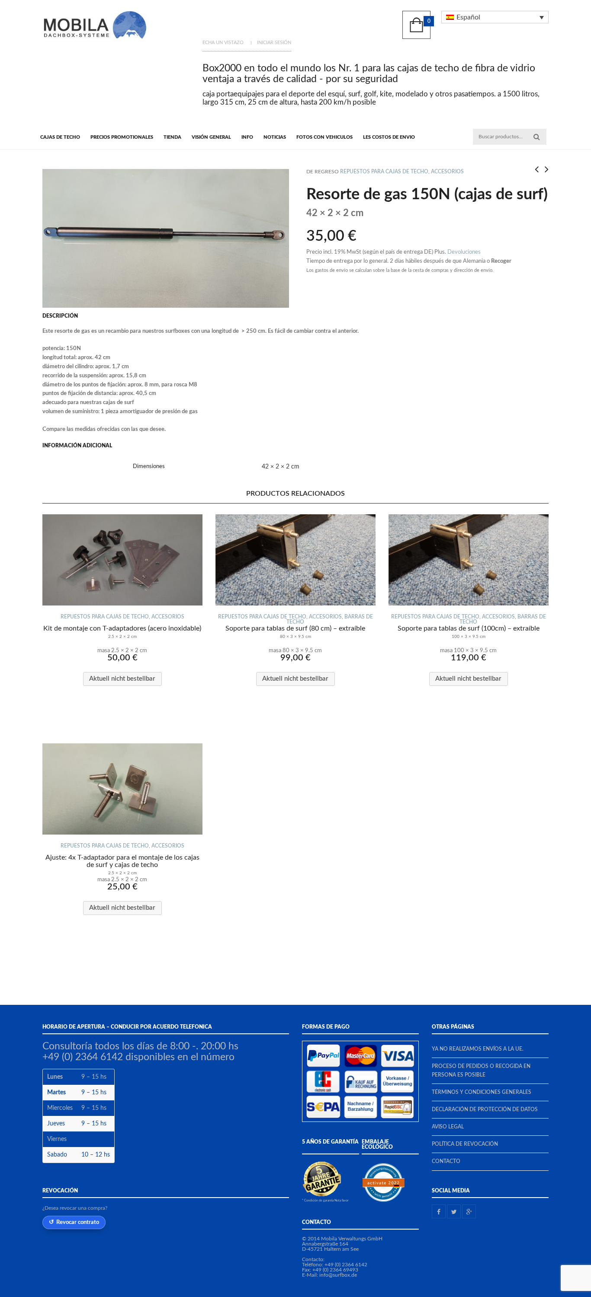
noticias (274, 137)
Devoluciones (464, 252)
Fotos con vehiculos (324, 137)
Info (247, 137)
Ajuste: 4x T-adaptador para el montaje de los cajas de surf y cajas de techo (122, 864)
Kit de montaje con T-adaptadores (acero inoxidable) (122, 632)
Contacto (446, 1161)
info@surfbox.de (338, 1275)
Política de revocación (465, 1144)
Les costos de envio (389, 137)
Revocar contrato (77, 1222)
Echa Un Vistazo (223, 42)
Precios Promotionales (121, 137)
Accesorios (447, 171)
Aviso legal (448, 1126)
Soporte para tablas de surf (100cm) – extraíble (469, 632)
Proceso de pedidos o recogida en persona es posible (481, 1070)
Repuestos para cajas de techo (384, 171)
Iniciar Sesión (274, 42)
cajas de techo (60, 137)
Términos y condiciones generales (481, 1092)
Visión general (211, 137)
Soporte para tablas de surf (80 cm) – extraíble (295, 632)
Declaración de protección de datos (485, 1109)
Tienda (172, 137)
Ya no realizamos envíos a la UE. (478, 1049)
